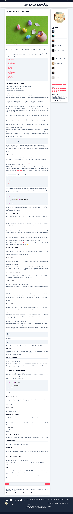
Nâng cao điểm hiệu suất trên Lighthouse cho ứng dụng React (60, 31)
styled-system (24, 242)
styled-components (19, 170)
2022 (60, 88)
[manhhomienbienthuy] (36, 5)
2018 (54, 90)
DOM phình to (10, 69)
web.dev (26, 99)
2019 (52, 90)
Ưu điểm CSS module (10, 71)
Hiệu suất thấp (10, 68)
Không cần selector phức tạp (11, 63)
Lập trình (8, 14)
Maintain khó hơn (10, 78)
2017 (56, 90)
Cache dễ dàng (10, 73)
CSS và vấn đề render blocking (10, 59)
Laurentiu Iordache (11, 44)
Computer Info (59, 512)
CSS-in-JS (8, 60)
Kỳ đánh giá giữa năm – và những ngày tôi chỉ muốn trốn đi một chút (60, 78)
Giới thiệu (54, 512)
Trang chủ (51, 512)
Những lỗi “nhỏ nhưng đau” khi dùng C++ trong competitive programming (60, 58)
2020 (64, 88)
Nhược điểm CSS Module (11, 76)
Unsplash (16, 44)
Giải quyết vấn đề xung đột (11, 72)
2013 (64, 90)
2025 (54, 88)
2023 (58, 88)
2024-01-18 (13, 14)
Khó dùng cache (10, 67)
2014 (62, 90)
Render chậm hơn (10, 66)
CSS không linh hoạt (10, 77)
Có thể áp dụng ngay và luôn (11, 75)
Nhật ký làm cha (65, 512)
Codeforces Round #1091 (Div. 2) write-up (60, 68)
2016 (58, 90)
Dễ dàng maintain (10, 64)
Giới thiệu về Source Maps (58, 45)
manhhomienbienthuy (19, 14)
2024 (56, 88)
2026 (52, 88)
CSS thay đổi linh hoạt (11, 62)
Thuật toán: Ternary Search (58, 63)
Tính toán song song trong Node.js (59, 50)
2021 (62, 88)
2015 (60, 90)
